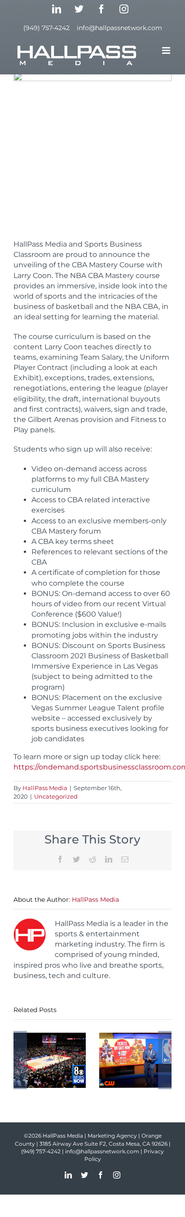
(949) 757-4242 (46, 28)
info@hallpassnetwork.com (119, 28)
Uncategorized (56, 796)
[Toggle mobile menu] (167, 50)
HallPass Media (44, 787)
